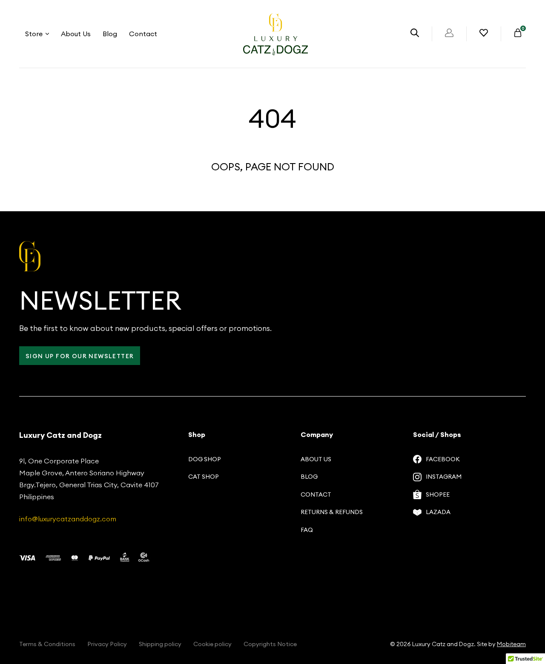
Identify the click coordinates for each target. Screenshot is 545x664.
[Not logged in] (449, 34)
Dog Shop (204, 459)
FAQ (307, 530)
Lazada (438, 512)
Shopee (438, 494)
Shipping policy (160, 644)
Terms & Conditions (47, 644)
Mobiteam (511, 644)
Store (34, 33)
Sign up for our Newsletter (80, 356)
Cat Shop (203, 476)
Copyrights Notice (270, 644)
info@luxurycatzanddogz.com (67, 519)
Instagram (444, 476)
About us (316, 459)
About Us (76, 33)
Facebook (443, 459)
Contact (143, 33)
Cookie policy (212, 644)
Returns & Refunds (332, 512)
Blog (110, 33)
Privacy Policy (107, 644)
